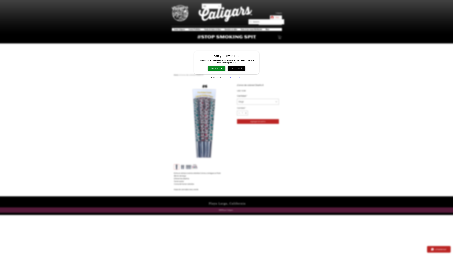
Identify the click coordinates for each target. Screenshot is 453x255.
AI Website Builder (236, 78)
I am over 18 (216, 68)
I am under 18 (236, 68)
